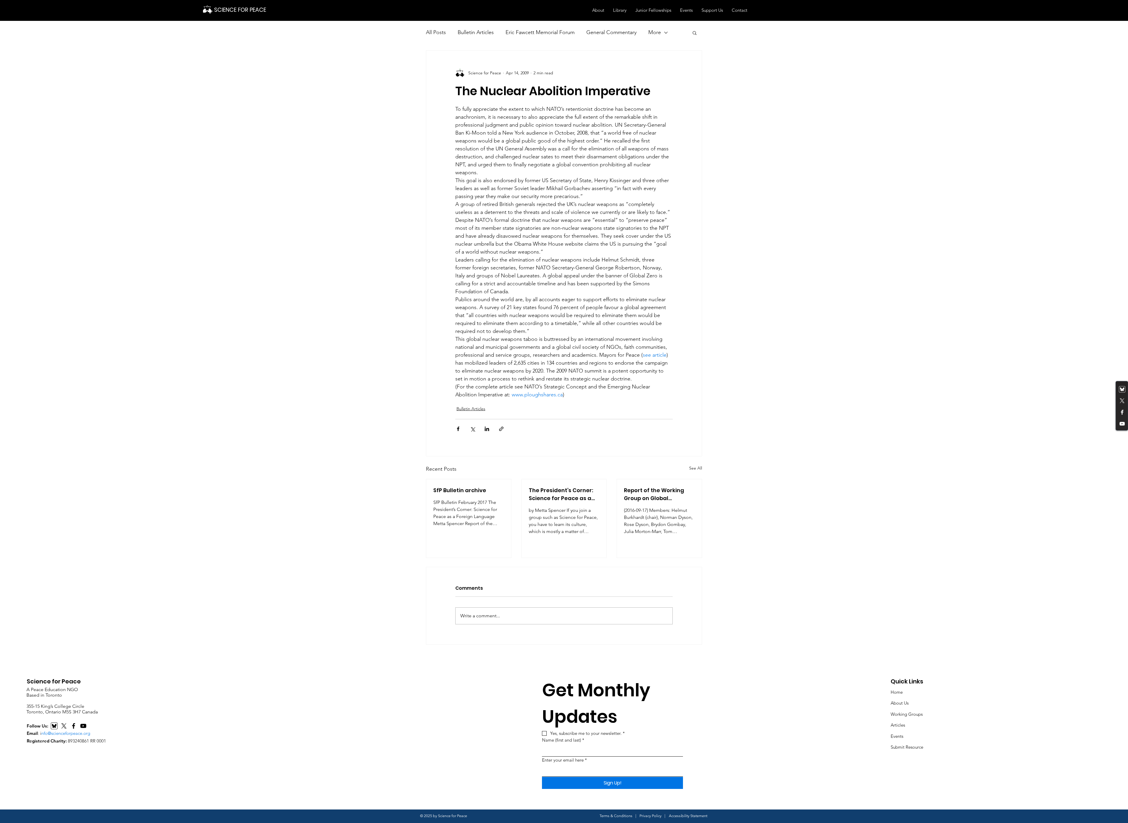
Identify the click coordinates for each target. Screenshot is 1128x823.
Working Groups (907, 714)
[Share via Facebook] (458, 429)
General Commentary (611, 32)
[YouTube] (1122, 423)
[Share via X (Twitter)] (472, 429)
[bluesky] (1122, 389)
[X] (64, 726)
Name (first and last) (563, 740)
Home (897, 692)
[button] (598, 10)
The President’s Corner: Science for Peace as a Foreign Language (561, 494)
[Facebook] (1122, 412)
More (654, 32)
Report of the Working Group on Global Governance (654, 494)
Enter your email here (564, 760)
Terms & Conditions (616, 816)
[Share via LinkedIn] (487, 429)
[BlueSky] (54, 726)
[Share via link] (501, 429)
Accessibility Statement (688, 816)
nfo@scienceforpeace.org (65, 733)
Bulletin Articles (476, 32)
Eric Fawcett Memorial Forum (540, 32)
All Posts (436, 32)
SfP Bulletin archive (459, 490)
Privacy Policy (650, 816)
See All (695, 468)
